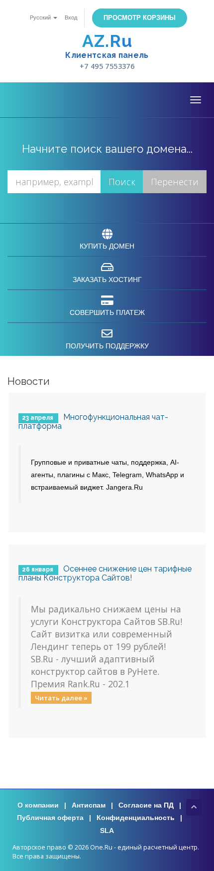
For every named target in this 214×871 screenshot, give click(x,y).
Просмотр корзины (140, 17)
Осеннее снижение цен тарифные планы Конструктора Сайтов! (105, 573)
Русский (41, 17)
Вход (71, 17)
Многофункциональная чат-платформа (93, 421)
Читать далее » (61, 697)
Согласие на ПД (146, 805)
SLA (107, 831)
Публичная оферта (50, 818)
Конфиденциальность (136, 818)
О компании (38, 805)
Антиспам (89, 805)
